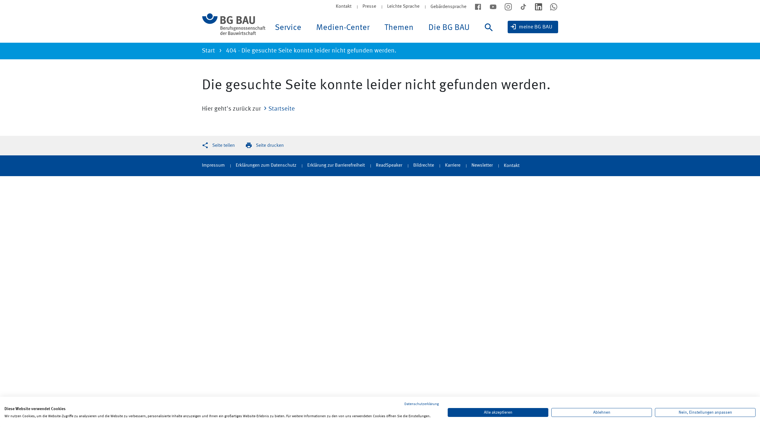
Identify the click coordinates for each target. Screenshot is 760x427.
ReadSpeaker (389, 165)
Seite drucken (270, 145)
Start (208, 51)
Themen (399, 28)
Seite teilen (223, 145)
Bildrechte (423, 165)
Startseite (281, 109)
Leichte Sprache (403, 6)
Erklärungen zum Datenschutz (266, 165)
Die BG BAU (449, 28)
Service (288, 28)
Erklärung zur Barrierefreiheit (336, 165)
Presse (369, 6)
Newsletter (482, 165)
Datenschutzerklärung (421, 404)
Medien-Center (343, 28)
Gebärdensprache (448, 6)
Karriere (452, 165)
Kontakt (344, 6)
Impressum (213, 165)
